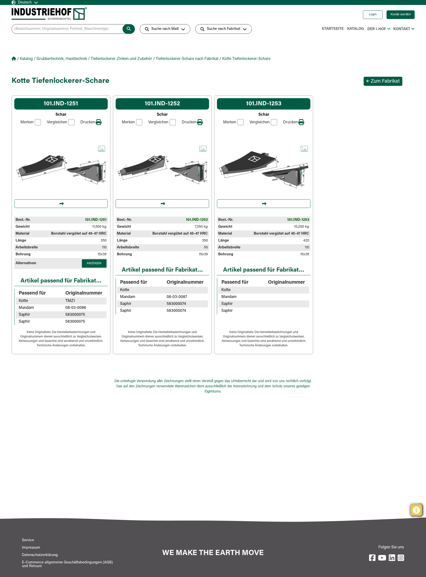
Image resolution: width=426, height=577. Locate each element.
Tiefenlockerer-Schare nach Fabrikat (187, 59)
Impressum (31, 548)
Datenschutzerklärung (40, 555)
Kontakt (401, 29)
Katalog (355, 29)
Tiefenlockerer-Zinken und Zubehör (121, 59)
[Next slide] (99, 170)
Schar (60, 115)
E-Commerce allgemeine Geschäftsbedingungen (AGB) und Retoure (67, 564)
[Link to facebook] (372, 558)
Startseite (333, 29)
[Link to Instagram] (401, 558)
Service (28, 540)
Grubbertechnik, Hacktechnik (61, 59)
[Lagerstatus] (416, 510)
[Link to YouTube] (382, 558)
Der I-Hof (376, 29)
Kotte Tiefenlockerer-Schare (246, 59)
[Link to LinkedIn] (392, 558)
